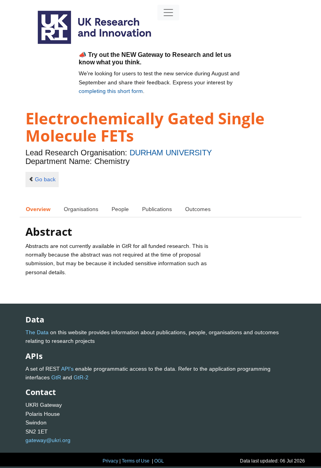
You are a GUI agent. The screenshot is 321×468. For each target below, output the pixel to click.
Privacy (110, 461)
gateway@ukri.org (47, 440)
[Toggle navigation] (168, 12)
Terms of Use (136, 461)
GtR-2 (81, 377)
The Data (37, 332)
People (120, 209)
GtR (56, 377)
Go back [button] (45, 179)
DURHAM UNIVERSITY (171, 152)
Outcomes (198, 209)
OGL (159, 461)
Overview (38, 209)
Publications (157, 209)
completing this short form (111, 91)
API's (67, 369)
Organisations (81, 209)
